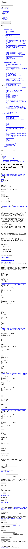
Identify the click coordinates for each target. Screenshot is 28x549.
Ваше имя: (3, 460)
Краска (5, 146)
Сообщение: (3, 466)
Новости (5, 13)
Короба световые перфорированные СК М (16, 43)
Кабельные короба (7, 35)
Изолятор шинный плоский (12, 116)
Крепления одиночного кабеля (13, 64)
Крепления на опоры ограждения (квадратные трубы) (14, 79)
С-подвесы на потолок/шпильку (13, 92)
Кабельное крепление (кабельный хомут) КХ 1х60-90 (13, 329)
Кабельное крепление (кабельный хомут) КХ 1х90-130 (13, 374)
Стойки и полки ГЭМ (11, 73)
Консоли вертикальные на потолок (14, 89)
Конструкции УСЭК (11, 61)
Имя (2, 531)
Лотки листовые (10, 31)
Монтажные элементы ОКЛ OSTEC (14, 106)
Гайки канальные (10, 138)
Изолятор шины (10, 118)
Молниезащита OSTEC (11, 112)
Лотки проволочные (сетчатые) (13, 34)
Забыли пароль (16, 525)
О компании (6, 11)
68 (3, 181)
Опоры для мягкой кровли (12, 91)
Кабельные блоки (10, 69)
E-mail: (15, 476)
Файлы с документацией (17, 206)
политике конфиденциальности (9, 471)
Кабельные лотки (7, 29)
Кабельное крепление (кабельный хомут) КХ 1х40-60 (13, 284)
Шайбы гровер (9, 125)
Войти (2, 527)
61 (2, 179)
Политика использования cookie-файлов (10, 508)
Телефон (20, 475)
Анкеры (8, 141)
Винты (7, 124)
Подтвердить (3, 2)
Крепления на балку (11, 96)
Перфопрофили (7, 50)
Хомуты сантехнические (12, 130)
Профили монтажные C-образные (14, 53)
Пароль (18, 523)
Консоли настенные (10, 74)
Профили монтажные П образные (14, 52)
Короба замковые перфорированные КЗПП (16, 40)
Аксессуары (9, 48)
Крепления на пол (10, 97)
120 (3, 184)
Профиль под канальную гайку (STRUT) (15, 54)
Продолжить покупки (14, 547)
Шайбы (8, 140)
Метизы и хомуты (7, 120)
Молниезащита (7, 109)
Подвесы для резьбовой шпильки (14, 90)
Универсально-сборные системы (13, 83)
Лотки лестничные (10, 32)
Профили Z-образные (11, 58)
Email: (14, 462)
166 (4, 184)
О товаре (3, 206)
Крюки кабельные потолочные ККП (14, 100)
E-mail (2, 523)
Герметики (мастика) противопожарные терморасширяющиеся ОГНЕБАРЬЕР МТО (16, 108)
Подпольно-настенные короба (13, 46)
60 (2, 181)
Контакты (5, 19)
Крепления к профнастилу (12, 95)
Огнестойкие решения (8, 103)
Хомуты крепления (10, 145)
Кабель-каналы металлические (13, 37)
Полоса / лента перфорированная (14, 59)
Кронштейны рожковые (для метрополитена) (16, 76)
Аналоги (25, 206)
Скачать (5, 17)
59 (1, 181)
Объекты (5, 16)
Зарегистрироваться (5, 540)
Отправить (3, 467)
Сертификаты (8, 206)
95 (3, 179)
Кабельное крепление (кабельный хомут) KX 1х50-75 (13, 410)
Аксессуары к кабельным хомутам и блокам (16, 68)
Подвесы (8, 94)
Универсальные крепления (12, 67)
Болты (7, 123)
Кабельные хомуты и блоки (9, 62)
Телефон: (20, 460)
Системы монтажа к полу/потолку (11, 85)
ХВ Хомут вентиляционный (12, 132)
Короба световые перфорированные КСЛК (16, 45)
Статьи (5, 14)
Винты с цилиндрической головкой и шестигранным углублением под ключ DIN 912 (16, 128)
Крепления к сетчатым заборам (13, 75)
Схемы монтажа (7, 12)
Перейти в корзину (5, 547)
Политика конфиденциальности (19, 507)
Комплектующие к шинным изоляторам (15, 119)
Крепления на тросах (11, 98)
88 (1, 184)
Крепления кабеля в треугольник (14, 65)
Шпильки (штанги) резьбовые (13, 143)
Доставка (5, 18)
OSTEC (2, 149)
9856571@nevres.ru (5, 495)
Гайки (7, 139)
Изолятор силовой (10, 117)
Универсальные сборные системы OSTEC (16, 87)
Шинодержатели (7, 113)
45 (1, 179)
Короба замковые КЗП (11, 39)
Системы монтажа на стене (9, 70)
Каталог (3, 25)
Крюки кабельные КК (11, 84)
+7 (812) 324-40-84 (5, 502)
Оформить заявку (4, 196)
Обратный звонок (6, 22)
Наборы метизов (10, 144)
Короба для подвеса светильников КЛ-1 (15, 47)
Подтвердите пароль (18, 534)
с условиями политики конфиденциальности (12, 481)
